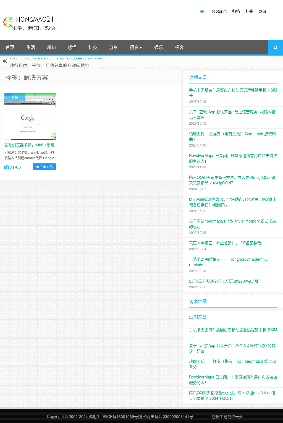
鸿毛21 (95, 416)
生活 (30, 47)
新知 (51, 47)
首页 (10, 47)
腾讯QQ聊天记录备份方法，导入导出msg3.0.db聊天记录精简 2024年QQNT (232, 180)
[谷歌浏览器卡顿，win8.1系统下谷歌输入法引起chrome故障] (30, 116)
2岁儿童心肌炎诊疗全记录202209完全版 (224, 281)
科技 (92, 47)
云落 (239, 416)
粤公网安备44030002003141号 (166, 416)
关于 (204, 11)
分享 (113, 47)
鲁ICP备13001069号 (120, 416)
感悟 (72, 47)
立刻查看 (46, 166)
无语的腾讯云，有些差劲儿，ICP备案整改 (225, 243)
